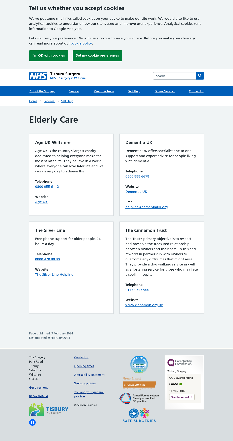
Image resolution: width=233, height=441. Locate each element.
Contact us (81, 357)
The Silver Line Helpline (54, 274)
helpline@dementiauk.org (146, 207)
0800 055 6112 (47, 186)
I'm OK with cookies (48, 55)
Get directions (38, 387)
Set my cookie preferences (97, 55)
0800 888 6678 (137, 176)
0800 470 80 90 (47, 259)
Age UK (41, 202)
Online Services (165, 91)
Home (33, 101)
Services (74, 91)
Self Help (134, 91)
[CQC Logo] (179, 365)
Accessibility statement (89, 375)
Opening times (84, 366)
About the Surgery (42, 91)
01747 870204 (38, 396)
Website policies (85, 383)
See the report (180, 397)
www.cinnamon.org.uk (144, 305)
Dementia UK (136, 192)
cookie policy (81, 43)
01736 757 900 (137, 290)
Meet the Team (104, 91)
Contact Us (196, 91)
